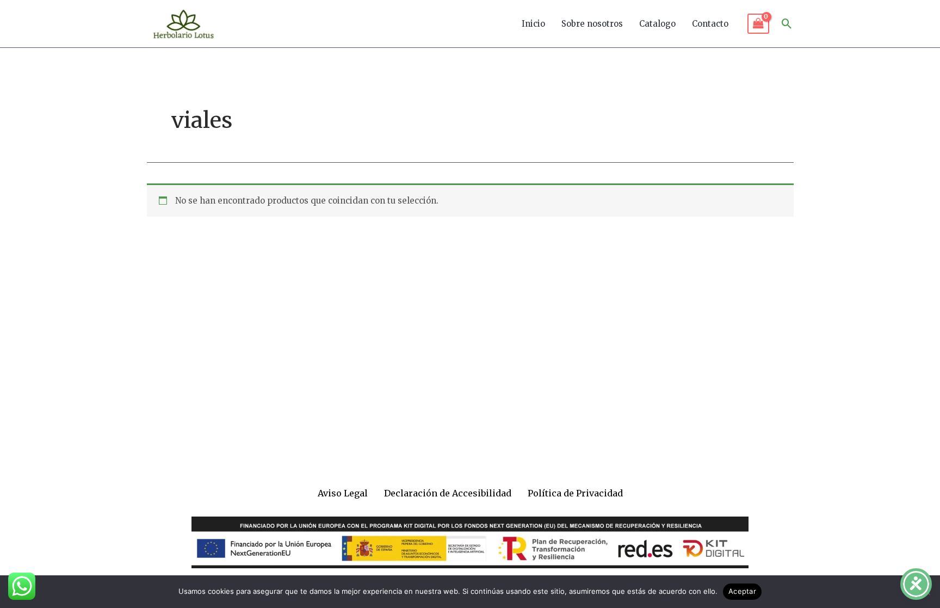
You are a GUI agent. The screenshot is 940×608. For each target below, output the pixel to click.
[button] (787, 23)
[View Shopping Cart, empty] (758, 24)
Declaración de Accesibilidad (447, 493)
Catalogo (657, 24)
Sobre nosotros (592, 24)
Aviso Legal (343, 493)
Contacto (710, 24)
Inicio (533, 24)
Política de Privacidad (575, 493)
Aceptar (742, 591)
